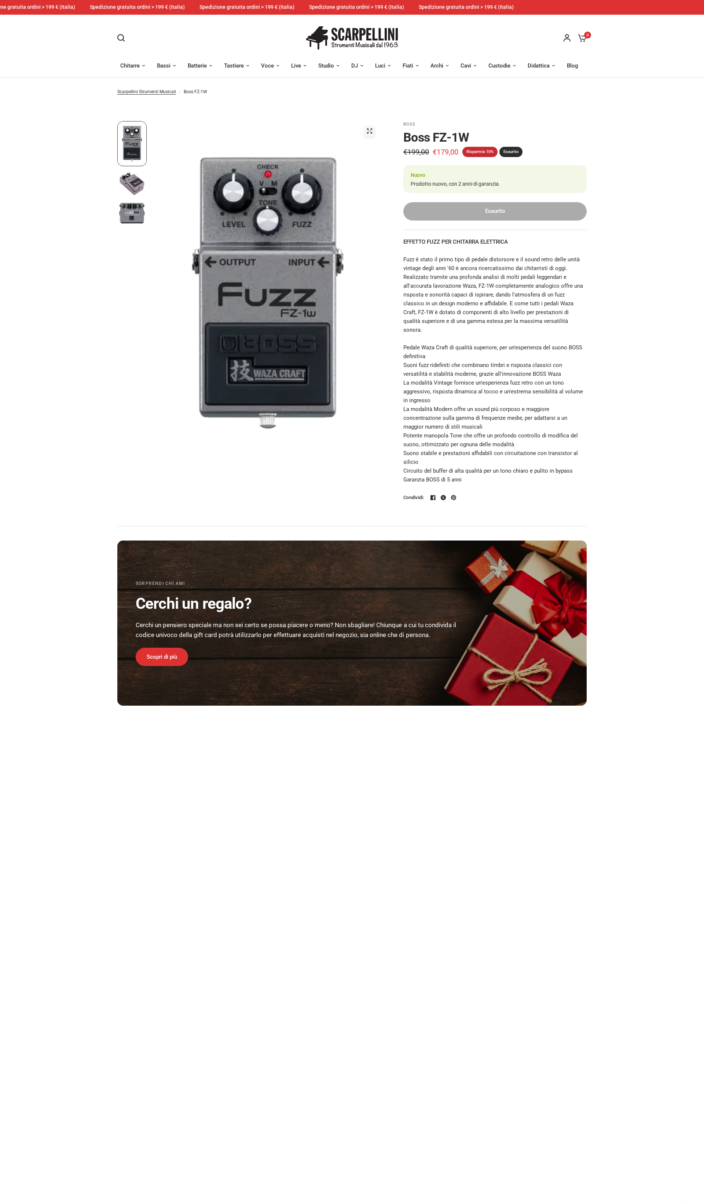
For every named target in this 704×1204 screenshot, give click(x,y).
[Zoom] (369, 131)
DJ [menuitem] (354, 65)
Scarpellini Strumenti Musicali (146, 91)
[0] (580, 38)
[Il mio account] (567, 38)
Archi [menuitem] (436, 65)
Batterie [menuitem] (197, 65)
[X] (443, 497)
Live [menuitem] (296, 65)
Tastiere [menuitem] (234, 65)
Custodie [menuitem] (499, 65)
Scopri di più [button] (162, 657)
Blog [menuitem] (572, 65)
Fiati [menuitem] (408, 65)
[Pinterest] (453, 497)
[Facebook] (433, 497)
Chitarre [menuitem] (130, 65)
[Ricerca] (122, 37)
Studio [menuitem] (326, 65)
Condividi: (413, 497)
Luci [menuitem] (380, 65)
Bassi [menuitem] (163, 65)
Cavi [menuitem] (466, 65)
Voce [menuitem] (267, 65)
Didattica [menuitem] (539, 65)
